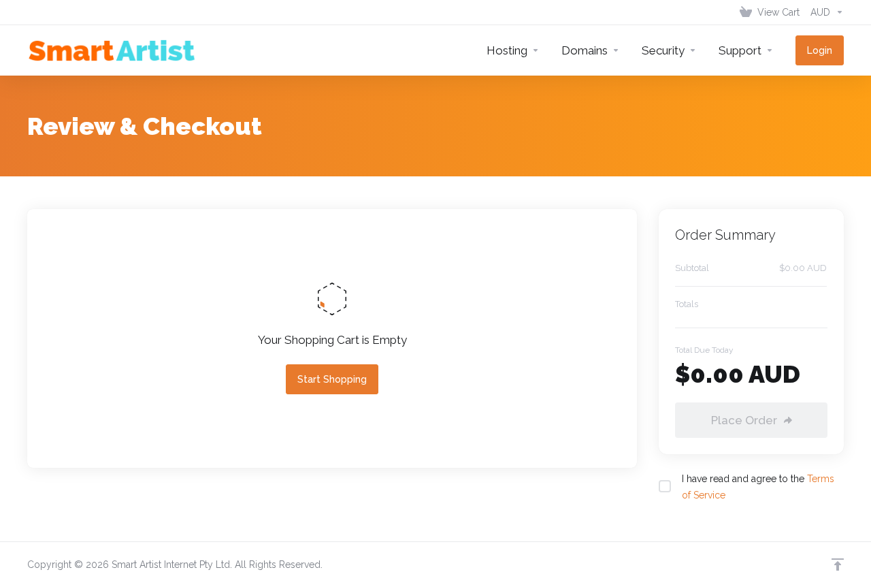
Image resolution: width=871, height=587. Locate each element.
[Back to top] (838, 564)
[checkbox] (665, 486)
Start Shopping (332, 379)
